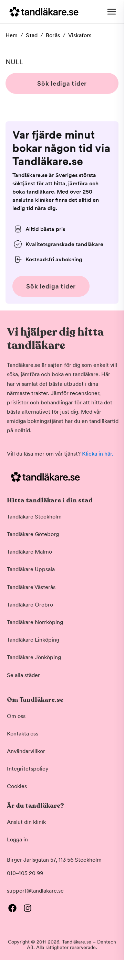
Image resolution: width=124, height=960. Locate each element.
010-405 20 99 (25, 873)
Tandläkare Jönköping (34, 657)
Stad (32, 35)
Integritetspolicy (28, 768)
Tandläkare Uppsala (31, 569)
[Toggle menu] (111, 11)
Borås (53, 35)
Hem (12, 35)
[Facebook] (12, 908)
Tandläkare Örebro (30, 604)
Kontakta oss (22, 733)
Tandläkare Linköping (33, 639)
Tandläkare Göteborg (33, 534)
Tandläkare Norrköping (35, 622)
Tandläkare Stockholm (34, 516)
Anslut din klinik (26, 822)
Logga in (17, 839)
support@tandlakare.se (35, 890)
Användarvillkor (26, 751)
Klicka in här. (97, 453)
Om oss (16, 716)
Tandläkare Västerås (31, 587)
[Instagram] (27, 908)
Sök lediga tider (62, 83)
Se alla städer (23, 675)
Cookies (17, 786)
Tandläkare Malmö (29, 551)
